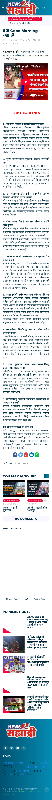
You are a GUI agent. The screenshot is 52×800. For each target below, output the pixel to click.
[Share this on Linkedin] (31, 454)
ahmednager (35, 500)
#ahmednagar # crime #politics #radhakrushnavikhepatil (24, 18)
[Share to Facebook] (15, 454)
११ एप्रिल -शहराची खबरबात (20, 23)
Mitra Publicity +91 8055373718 (21, 793)
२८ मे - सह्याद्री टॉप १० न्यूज (37, 509)
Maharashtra (37, 766)
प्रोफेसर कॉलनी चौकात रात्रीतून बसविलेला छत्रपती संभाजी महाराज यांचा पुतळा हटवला (37, 642)
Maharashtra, (24, 463)
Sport (10, 774)
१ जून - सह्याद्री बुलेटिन (10, 509)
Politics (22, 770)
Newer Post (12, 599)
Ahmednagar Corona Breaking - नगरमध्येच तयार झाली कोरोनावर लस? (38, 622)
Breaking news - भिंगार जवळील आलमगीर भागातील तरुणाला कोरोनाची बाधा (38, 682)
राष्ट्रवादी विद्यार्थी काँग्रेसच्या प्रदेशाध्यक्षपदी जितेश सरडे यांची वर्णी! (38, 661)
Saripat (45, 771)
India (44, 762)
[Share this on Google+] (26, 454)
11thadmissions (11, 500)
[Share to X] (20, 454)
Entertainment (13, 763)
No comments (10, 43)
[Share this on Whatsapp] (37, 454)
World (23, 774)
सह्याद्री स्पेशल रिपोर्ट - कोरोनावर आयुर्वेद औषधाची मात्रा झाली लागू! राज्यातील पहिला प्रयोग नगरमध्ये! (38, 704)
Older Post (40, 599)
